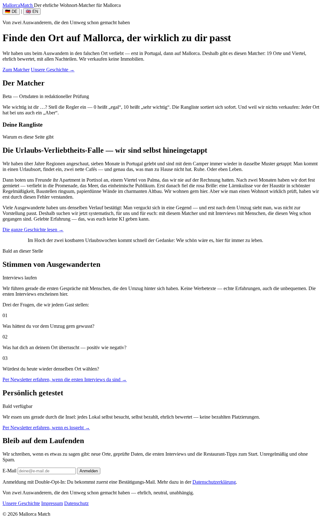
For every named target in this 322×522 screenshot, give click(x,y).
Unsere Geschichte (21, 503)
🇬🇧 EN (32, 11)
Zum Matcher (16, 69)
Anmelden (89, 471)
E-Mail (9, 470)
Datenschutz (76, 503)
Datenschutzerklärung (214, 482)
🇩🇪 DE (11, 11)
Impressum (52, 503)
